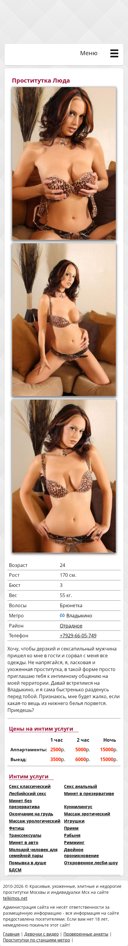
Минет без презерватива (24, 803)
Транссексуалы (25, 835)
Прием (71, 828)
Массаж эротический (87, 814)
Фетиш (16, 828)
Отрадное (71, 625)
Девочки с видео (41, 934)
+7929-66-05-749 (78, 635)
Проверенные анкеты (85, 934)
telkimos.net (15, 898)
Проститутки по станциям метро (36, 940)
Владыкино (79, 615)
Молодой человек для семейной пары (33, 852)
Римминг (74, 842)
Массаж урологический (34, 821)
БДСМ (15, 870)
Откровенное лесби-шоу (91, 862)
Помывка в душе (27, 862)
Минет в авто (23, 842)
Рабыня (72, 835)
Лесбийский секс (27, 793)
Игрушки (74, 821)
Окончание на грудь (31, 814)
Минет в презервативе (89, 793)
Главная (11, 934)
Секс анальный (80, 786)
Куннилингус (78, 806)
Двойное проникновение (81, 852)
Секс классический (30, 786)
